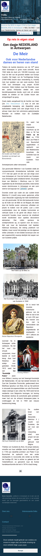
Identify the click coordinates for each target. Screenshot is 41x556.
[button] (25, 33)
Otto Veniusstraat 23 (14, 104)
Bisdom (16, 19)
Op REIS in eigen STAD (17, 25)
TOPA (4, 15)
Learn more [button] (22, 545)
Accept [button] (20, 550)
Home (3, 25)
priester (24, 189)
